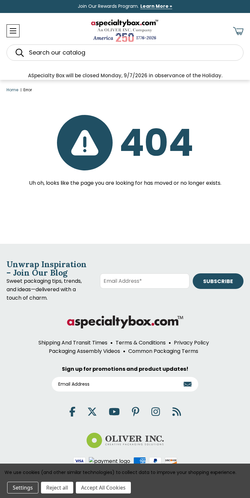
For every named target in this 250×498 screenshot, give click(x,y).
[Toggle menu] (13, 30)
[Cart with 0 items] (238, 31)
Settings (23, 487)
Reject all (57, 487)
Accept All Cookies (103, 487)
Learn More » (156, 6)
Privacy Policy (191, 342)
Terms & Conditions (141, 342)
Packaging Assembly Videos (84, 351)
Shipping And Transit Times (72, 342)
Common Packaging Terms (163, 351)
